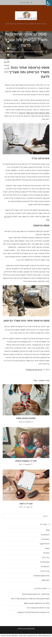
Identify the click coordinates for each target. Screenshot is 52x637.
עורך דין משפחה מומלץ (26, 461)
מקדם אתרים (44, 562)
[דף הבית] (46, 52)
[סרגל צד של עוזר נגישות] (49, 3)
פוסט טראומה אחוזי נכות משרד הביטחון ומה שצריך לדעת (24, 52)
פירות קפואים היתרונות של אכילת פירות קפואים (33, 612)
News (47, 548)
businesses (45, 534)
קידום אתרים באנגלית (34, 369)
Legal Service (44, 543)
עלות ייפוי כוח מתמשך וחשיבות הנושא (36, 603)
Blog (47, 530)
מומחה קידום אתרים (24, 629)
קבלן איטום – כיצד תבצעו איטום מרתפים (35, 594)
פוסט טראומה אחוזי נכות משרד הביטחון (34, 113)
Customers (45, 539)
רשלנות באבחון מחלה (26, 418)
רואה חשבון (45, 580)
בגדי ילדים (45, 557)
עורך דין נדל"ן (44, 571)
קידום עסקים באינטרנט (41, 575)
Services (46, 553)
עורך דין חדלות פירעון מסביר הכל (38, 608)
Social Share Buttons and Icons (14, 635)
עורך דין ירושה (26, 503)
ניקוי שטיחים (45, 566)
